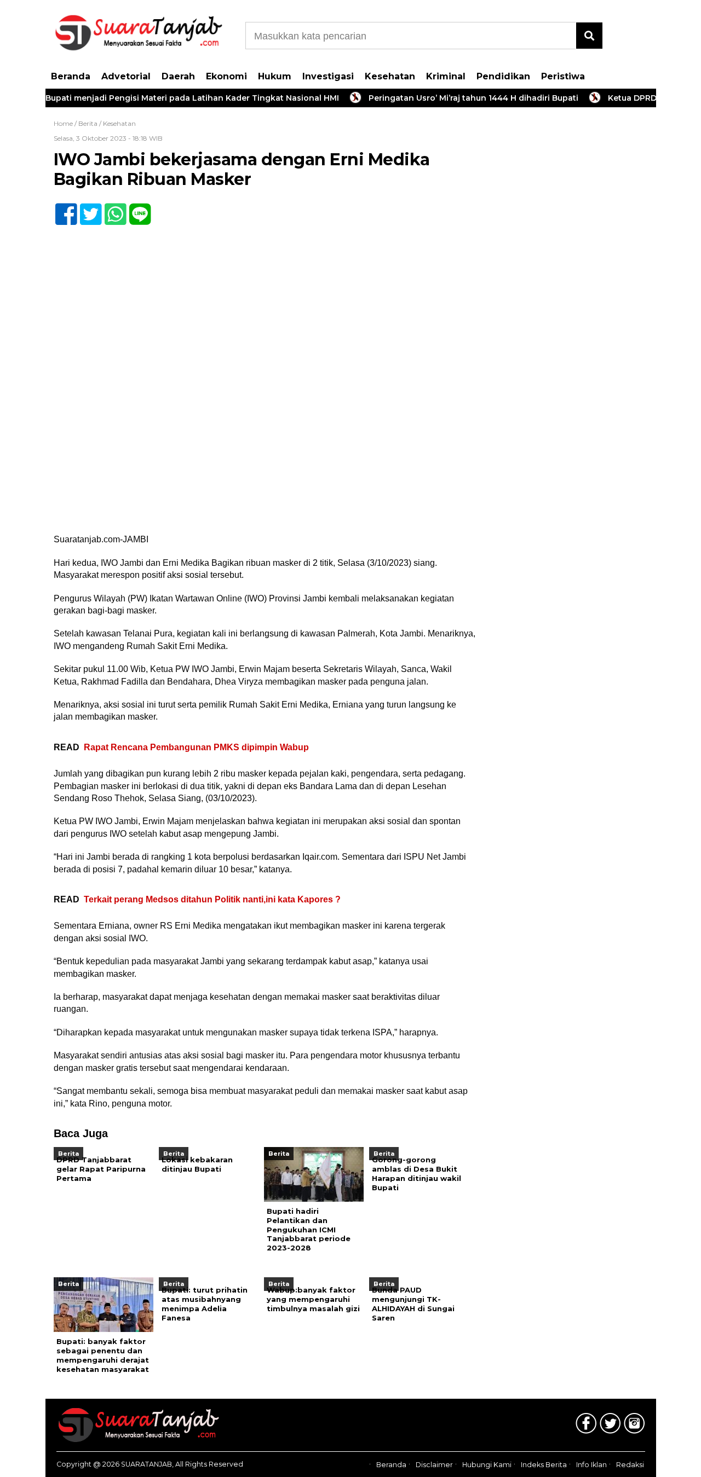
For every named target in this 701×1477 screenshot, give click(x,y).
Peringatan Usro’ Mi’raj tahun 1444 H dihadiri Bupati (453, 98)
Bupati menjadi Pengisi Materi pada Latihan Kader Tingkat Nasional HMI (171, 98)
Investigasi (328, 76)
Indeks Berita (544, 1465)
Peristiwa (563, 76)
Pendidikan (503, 76)
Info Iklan (591, 1465)
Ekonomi (226, 76)
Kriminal (446, 76)
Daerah (178, 76)
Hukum (274, 76)
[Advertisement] (574, 290)
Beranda (70, 76)
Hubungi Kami (487, 1465)
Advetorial (126, 76)
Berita (87, 123)
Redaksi (630, 1465)
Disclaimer (434, 1465)
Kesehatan (390, 76)
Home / (66, 123)
